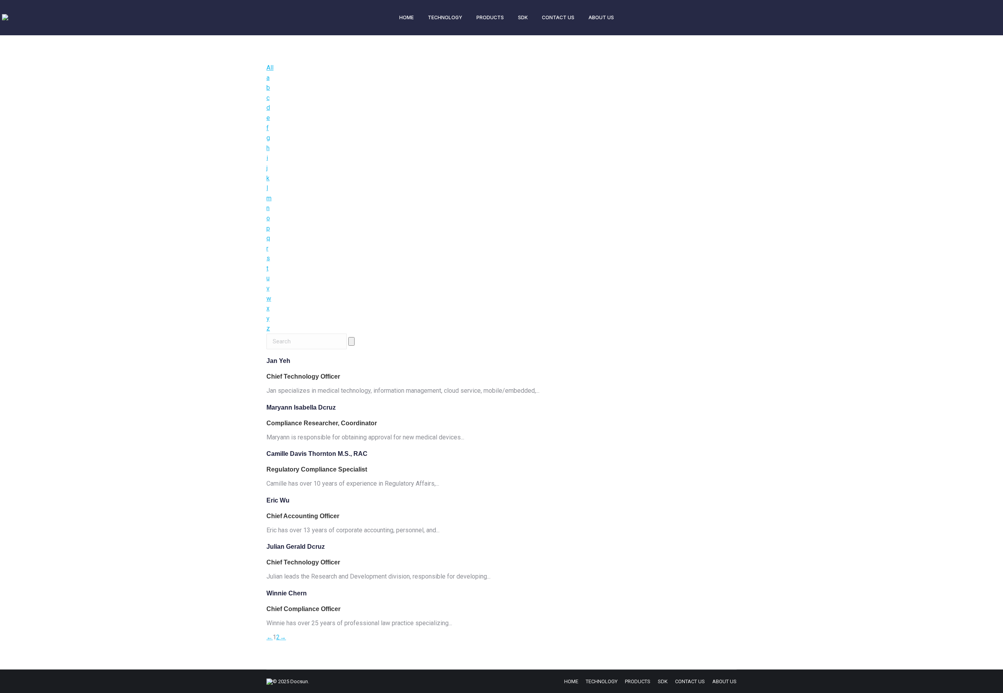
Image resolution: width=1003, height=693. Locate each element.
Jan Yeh (278, 360)
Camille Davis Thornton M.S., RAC (317, 453)
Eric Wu (278, 500)
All (269, 67)
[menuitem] (406, 17)
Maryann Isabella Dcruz (301, 407)
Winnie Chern (286, 593)
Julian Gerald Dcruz (295, 546)
